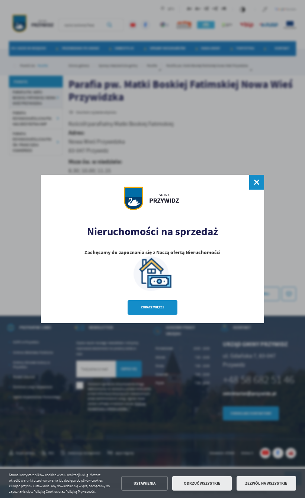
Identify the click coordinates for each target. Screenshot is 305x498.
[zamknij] (256, 182)
